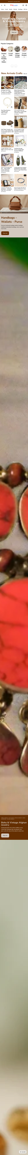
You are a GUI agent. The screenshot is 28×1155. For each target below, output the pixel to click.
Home (2, 9)
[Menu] (1, 5)
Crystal (6, 9)
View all (25, 73)
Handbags (20, 9)
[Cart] (26, 5)
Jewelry (10, 9)
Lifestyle (15, 9)
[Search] (4, 5)
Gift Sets (25, 9)
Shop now (14, 32)
